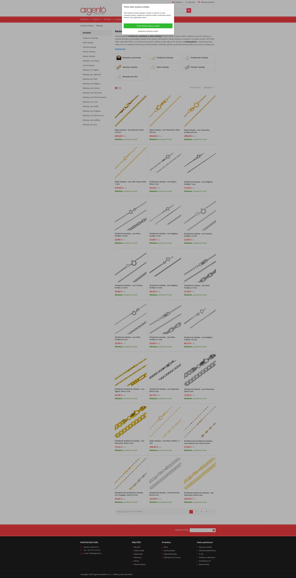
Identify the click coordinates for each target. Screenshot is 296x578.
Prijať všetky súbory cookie (148, 26)
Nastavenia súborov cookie (148, 31)
